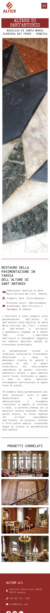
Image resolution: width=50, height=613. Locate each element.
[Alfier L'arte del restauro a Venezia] (9, 6)
